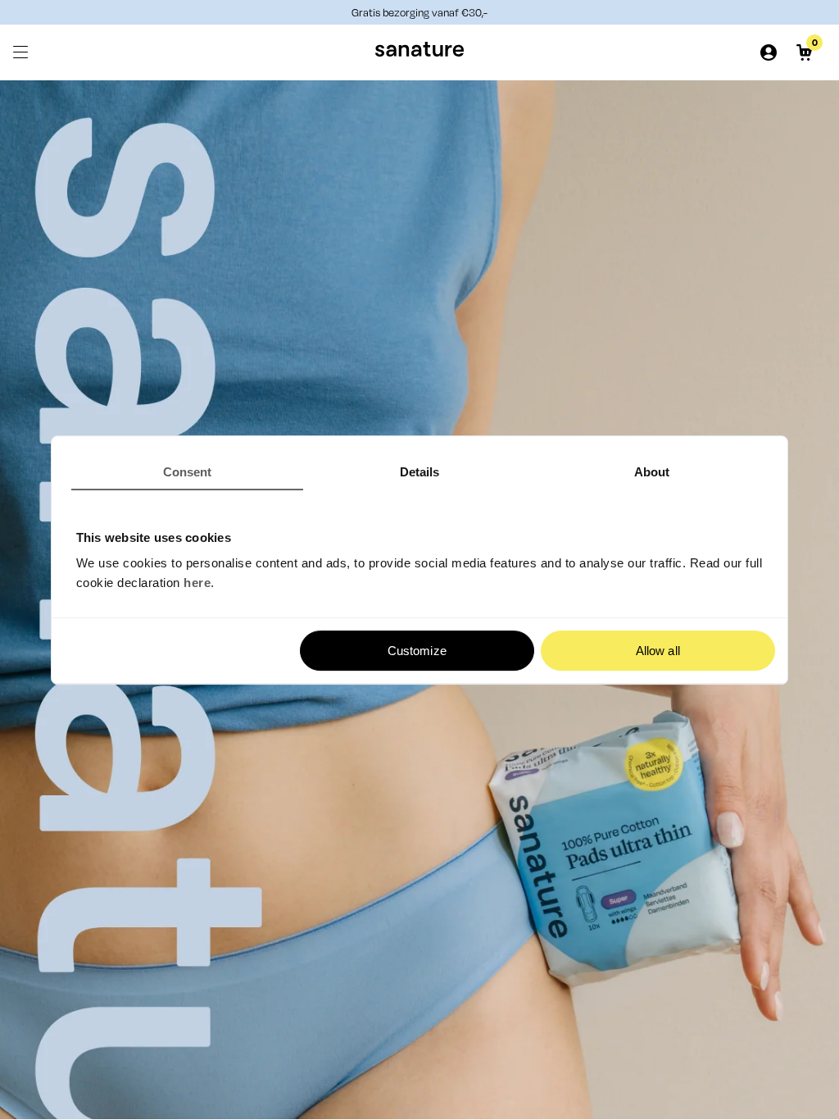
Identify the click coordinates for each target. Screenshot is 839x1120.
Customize (417, 651)
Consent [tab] (187, 472)
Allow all (658, 651)
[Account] (769, 52)
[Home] (419, 52)
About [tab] (652, 472)
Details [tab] (420, 472)
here (197, 583)
